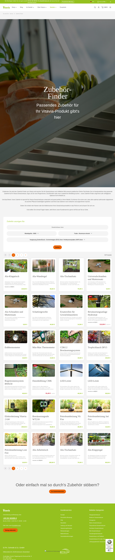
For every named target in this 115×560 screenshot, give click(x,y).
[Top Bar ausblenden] (110, 2)
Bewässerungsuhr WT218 (40, 418)
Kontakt (63, 514)
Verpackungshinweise (66, 528)
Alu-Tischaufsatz (68, 276)
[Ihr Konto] (98, 7)
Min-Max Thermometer (43, 347)
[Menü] (112, 540)
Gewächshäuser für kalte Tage (97, 539)
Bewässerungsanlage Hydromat (97, 313)
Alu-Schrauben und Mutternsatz (14, 313)
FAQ (62, 520)
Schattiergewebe (40, 311)
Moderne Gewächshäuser (96, 517)
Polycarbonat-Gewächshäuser (97, 525)
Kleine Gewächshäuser (95, 523)
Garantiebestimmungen (67, 536)
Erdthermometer (12, 347)
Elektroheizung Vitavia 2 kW (15, 418)
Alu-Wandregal (39, 276)
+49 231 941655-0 (10, 518)
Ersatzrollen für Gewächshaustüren (69, 313)
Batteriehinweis (65, 533)
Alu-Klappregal (95, 450)
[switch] (109, 550)
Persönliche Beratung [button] (67, 1)
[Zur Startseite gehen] (6, 7)
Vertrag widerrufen (10, 530)
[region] (57, 103)
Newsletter (63, 523)
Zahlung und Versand (66, 525)
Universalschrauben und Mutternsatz (97, 278)
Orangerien (92, 520)
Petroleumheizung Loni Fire (16, 451)
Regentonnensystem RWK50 (14, 382)
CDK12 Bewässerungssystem (70, 349)
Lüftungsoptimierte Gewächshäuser (98, 541)
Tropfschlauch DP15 (97, 347)
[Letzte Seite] (25, 255)
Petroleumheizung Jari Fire (98, 418)
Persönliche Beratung (66, 517)
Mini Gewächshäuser (95, 531)
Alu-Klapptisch (12, 276)
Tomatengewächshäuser (95, 533)
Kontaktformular (16, 525)
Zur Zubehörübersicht (57, 491)
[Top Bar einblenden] (110, 7)
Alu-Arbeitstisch (40, 450)
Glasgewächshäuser (94, 514)
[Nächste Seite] (21, 255)
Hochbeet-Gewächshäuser (96, 528)
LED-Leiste (65, 381)
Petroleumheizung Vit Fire (70, 418)
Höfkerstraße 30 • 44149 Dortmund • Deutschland (16, 551)
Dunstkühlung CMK (42, 381)
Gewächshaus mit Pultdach (96, 536)
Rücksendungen (65, 531)
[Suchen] (95, 7)
